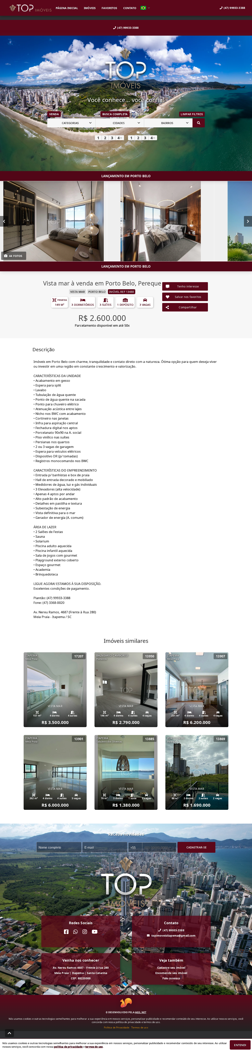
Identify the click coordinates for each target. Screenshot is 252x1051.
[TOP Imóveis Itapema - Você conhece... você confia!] (126, 68)
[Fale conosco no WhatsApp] (75, 931)
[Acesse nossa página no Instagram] (84, 931)
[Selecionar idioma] (145, 8)
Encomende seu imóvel (171, 973)
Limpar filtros (192, 114)
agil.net (140, 1012)
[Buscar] (199, 122)
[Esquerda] (4, 221)
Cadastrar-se (196, 847)
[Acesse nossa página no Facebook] (66, 931)
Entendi (240, 1045)
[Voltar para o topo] (9, 1033)
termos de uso (94, 1046)
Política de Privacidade (116, 1027)
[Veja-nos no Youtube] (94, 931)
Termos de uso (139, 1027)
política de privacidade (68, 1046)
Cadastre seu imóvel (171, 967)
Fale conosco (171, 978)
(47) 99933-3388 (128, 28)
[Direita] (248, 221)
